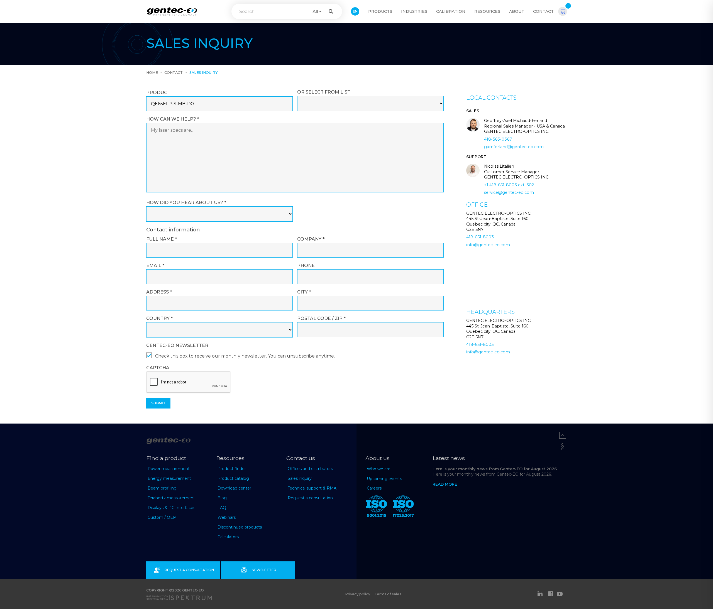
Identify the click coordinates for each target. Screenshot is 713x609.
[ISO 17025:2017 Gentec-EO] (403, 507)
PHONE (306, 265)
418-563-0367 (498, 139)
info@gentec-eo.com (488, 244)
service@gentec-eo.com (509, 192)
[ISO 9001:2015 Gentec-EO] (376, 507)
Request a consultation (310, 497)
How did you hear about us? (186, 202)
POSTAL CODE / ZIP (321, 318)
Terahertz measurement (171, 497)
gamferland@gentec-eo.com (514, 146)
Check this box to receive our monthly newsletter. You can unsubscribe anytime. (245, 356)
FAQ (222, 507)
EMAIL (155, 265)
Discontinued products (240, 527)
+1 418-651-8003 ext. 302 (509, 184)
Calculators (228, 536)
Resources (487, 11)
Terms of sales (388, 594)
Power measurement (169, 468)
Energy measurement (169, 478)
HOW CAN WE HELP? (172, 119)
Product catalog (233, 478)
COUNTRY (159, 318)
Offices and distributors (310, 468)
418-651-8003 (480, 236)
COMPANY (310, 239)
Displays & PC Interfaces (171, 507)
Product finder (232, 468)
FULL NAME (161, 239)
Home (152, 72)
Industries (414, 11)
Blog (222, 497)
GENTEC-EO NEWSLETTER (177, 345)
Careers (374, 488)
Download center (234, 488)
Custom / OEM (162, 517)
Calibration (450, 11)
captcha (157, 367)
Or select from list (323, 92)
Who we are (378, 468)
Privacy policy (357, 594)
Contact (543, 11)
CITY (304, 292)
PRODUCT (158, 92)
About (516, 11)
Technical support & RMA (312, 488)
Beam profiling (162, 488)
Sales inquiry (300, 478)
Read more (445, 484)
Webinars (227, 517)
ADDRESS (159, 292)
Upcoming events (384, 478)
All (315, 11)
